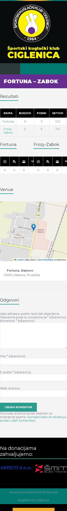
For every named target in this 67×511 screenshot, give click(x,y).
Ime (12, 356)
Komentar (17, 321)
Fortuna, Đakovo (20, 270)
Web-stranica (10, 388)
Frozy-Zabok (8, 130)
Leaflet (20, 259)
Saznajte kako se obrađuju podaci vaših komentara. (33, 418)
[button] (33, 227)
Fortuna (8, 121)
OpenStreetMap (46, 259)
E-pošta (15, 372)
